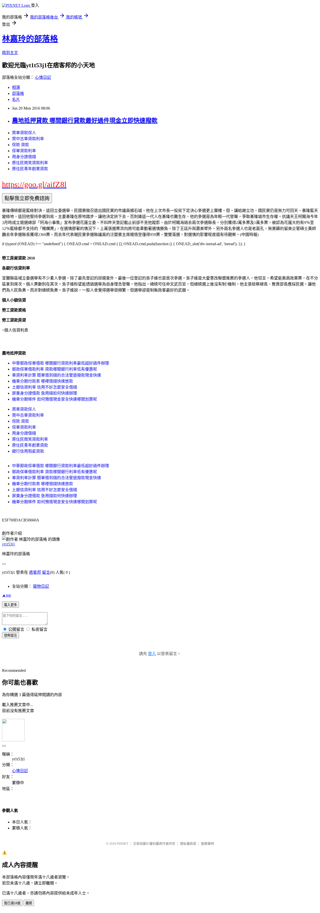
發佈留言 (10, 635)
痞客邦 (35, 572)
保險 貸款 (20, 145)
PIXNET (122, 843)
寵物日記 (41, 586)
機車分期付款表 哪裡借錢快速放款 (42, 381)
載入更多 (10, 605)
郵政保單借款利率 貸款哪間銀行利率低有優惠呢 (54, 369)
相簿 (16, 87)
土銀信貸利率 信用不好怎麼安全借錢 (44, 387)
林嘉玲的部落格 (30, 38)
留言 (46, 572)
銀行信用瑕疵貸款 (28, 451)
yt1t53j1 (8, 544)
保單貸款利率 (24, 151)
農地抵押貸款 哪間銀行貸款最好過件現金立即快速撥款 (85, 120)
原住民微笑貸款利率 (30, 163)
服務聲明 (207, 843)
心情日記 (43, 77)
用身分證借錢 (24, 157)
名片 (16, 99)
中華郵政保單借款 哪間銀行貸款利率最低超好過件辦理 (60, 363)
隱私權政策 (188, 843)
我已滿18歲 (12, 903)
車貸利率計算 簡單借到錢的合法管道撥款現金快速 (56, 375)
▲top (6, 595)
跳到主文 (10, 53)
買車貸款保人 (24, 133)
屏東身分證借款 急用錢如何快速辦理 (44, 393)
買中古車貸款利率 (28, 139)
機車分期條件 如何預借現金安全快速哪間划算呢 (54, 399)
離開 (29, 903)
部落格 (18, 93)
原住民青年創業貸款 (30, 169)
